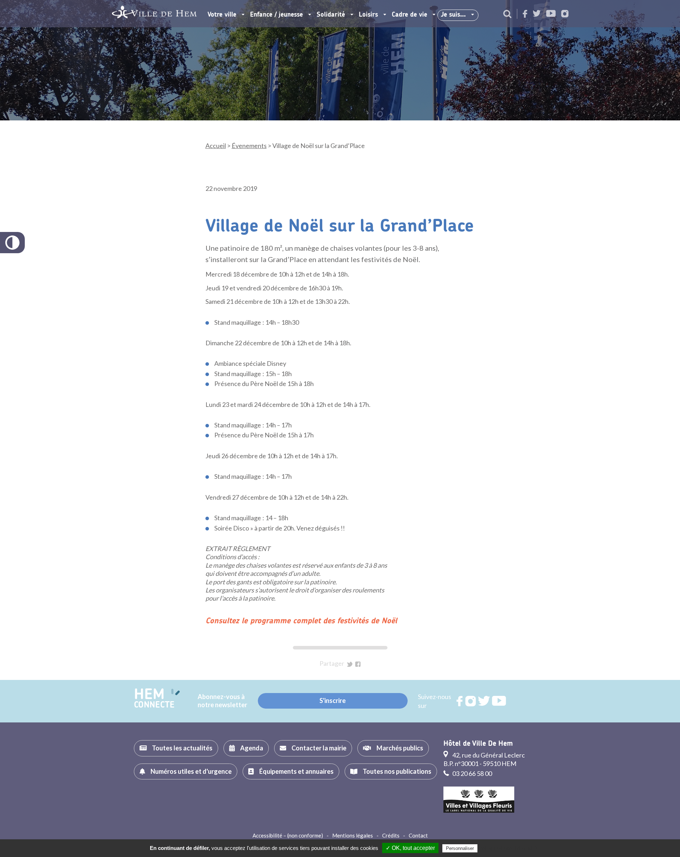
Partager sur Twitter (349, 664)
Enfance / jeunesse (276, 15)
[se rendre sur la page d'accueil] (154, 13)
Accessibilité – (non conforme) (288, 835)
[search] (507, 14)
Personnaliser (460, 848)
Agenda (251, 748)
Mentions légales (352, 835)
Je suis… (453, 15)
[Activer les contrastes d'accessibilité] (12, 242)
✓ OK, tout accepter (410, 848)
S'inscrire (332, 700)
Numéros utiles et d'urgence (191, 771)
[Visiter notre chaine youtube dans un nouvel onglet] (551, 14)
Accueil (215, 145)
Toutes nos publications (397, 771)
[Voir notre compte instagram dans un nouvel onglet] (565, 14)
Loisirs (368, 15)
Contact (418, 835)
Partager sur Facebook (358, 664)
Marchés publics (399, 748)
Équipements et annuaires (296, 771)
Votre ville (222, 15)
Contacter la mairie (318, 748)
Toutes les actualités (182, 748)
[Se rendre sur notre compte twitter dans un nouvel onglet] (537, 14)
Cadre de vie (409, 15)
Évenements (249, 145)
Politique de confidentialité (508, 848)
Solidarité (331, 15)
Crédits (391, 835)
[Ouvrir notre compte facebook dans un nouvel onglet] (525, 14)
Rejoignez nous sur (460, 701)
